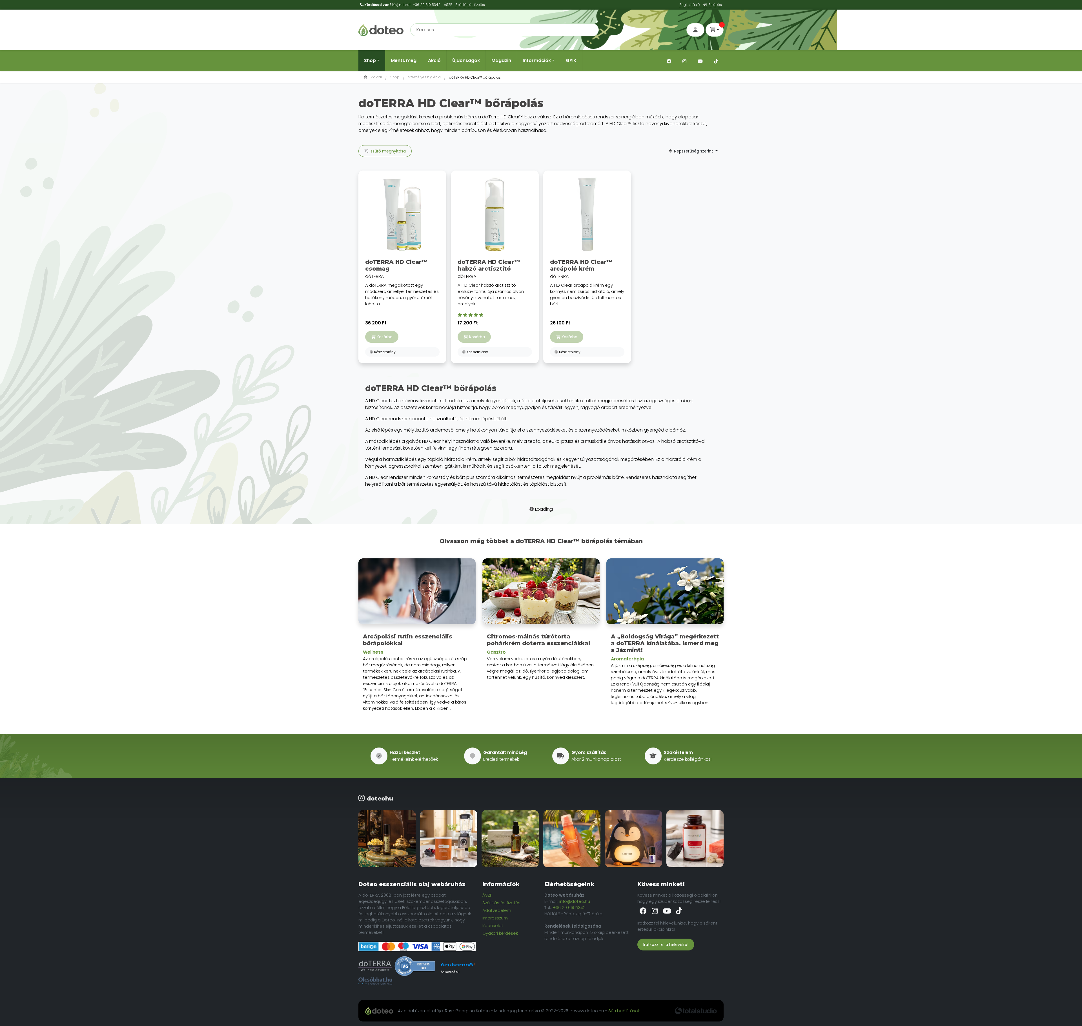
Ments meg (403, 60)
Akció (434, 60)
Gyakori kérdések (500, 933)
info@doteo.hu (574, 901)
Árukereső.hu (450, 972)
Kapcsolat (492, 925)
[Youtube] (700, 60)
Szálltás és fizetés (470, 4)
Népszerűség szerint (693, 151)
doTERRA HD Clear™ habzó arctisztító (489, 265)
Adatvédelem (496, 910)
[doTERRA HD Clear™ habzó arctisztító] (495, 214)
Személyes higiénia (424, 77)
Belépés (714, 4)
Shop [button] (370, 60)
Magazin (501, 60)
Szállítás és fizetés (501, 903)
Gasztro (496, 652)
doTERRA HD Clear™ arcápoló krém (581, 265)
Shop (395, 77)
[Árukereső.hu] (415, 966)
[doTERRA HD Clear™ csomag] (402, 214)
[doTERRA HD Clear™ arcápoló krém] (587, 214)
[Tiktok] (716, 60)
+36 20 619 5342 (426, 4)
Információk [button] (537, 60)
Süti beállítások (624, 1011)
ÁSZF (448, 4)
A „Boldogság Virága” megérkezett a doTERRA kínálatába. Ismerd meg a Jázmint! (665, 643)
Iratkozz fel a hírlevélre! (665, 944)
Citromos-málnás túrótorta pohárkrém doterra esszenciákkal (538, 640)
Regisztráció (689, 4)
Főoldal (375, 77)
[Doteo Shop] (380, 29)
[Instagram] (684, 60)
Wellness (373, 652)
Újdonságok (466, 60)
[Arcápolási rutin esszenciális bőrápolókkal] (417, 593)
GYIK (571, 60)
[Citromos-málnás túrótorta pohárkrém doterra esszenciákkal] (541, 593)
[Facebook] (669, 60)
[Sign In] (695, 30)
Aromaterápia (627, 659)
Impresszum (495, 918)
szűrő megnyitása (387, 151)
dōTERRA (402, 282)
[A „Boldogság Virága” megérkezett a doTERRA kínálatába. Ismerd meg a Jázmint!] (665, 593)
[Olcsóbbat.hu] (375, 981)
